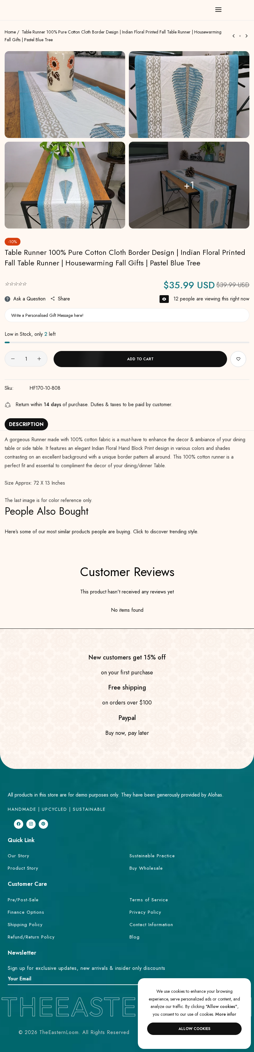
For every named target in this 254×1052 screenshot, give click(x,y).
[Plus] (39, 359)
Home (10, 32)
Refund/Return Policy (31, 937)
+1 (189, 185)
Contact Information (151, 924)
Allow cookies (194, 1029)
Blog (134, 937)
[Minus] (12, 359)
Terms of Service (148, 899)
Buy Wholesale (146, 868)
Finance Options (26, 912)
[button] (238, 359)
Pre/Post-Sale (23, 899)
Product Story (23, 868)
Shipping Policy (25, 924)
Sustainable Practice (152, 855)
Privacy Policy (145, 912)
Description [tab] (26, 424)
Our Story (18, 855)
